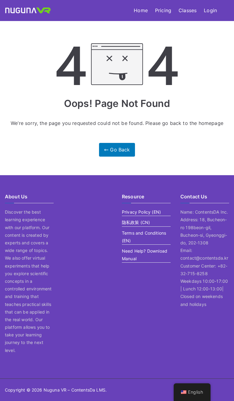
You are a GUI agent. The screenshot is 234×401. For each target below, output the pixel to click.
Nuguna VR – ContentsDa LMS (74, 389)
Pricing (163, 10)
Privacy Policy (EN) (141, 212)
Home (141, 10)
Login (210, 10)
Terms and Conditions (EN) (144, 236)
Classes (188, 10)
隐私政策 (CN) (136, 222)
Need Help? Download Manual (144, 254)
